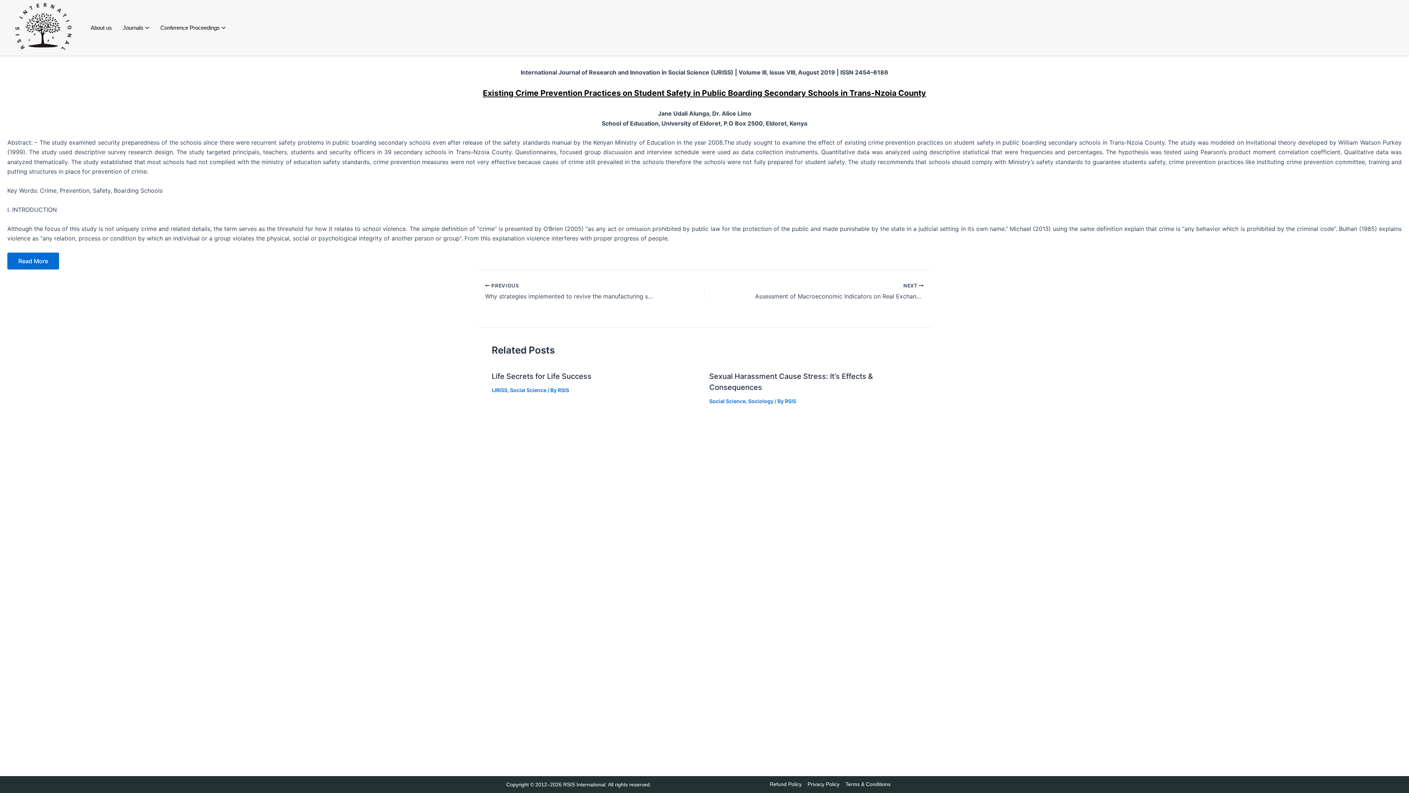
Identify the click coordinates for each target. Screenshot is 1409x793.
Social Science (528, 390)
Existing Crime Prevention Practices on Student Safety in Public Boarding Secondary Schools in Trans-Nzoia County (704, 93)
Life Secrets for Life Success (541, 376)
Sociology (760, 401)
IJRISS (499, 390)
